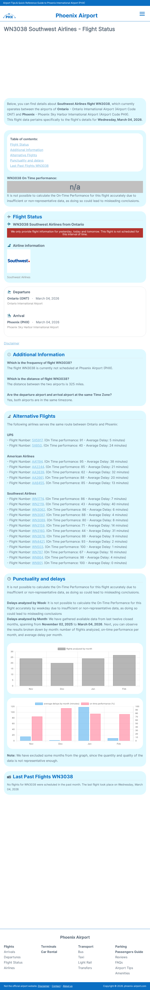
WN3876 (38, 536)
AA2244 (38, 467)
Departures (12, 957)
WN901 (37, 563)
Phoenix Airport (77, 15)
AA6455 (38, 483)
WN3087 (38, 515)
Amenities (122, 973)
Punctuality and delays (27, 160)
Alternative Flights (23, 155)
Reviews (121, 957)
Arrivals (9, 952)
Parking (121, 946)
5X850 (37, 445)
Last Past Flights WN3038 (29, 166)
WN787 (37, 552)
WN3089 (38, 520)
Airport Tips (124, 968)
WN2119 (38, 504)
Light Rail (85, 962)
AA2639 (38, 472)
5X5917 (37, 440)
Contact (56, 986)
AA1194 (37, 461)
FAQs (119, 962)
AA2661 (37, 478)
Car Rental (49, 952)
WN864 (37, 557)
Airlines (9, 968)
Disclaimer (43, 986)
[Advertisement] (75, 66)
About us (67, 986)
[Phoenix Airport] (9, 15)
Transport (85, 946)
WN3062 (38, 509)
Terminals (48, 946)
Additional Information (26, 150)
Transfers (85, 968)
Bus (80, 952)
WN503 (37, 547)
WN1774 (38, 499)
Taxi (81, 957)
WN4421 (38, 541)
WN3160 (38, 531)
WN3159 (38, 525)
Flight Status (19, 144)
